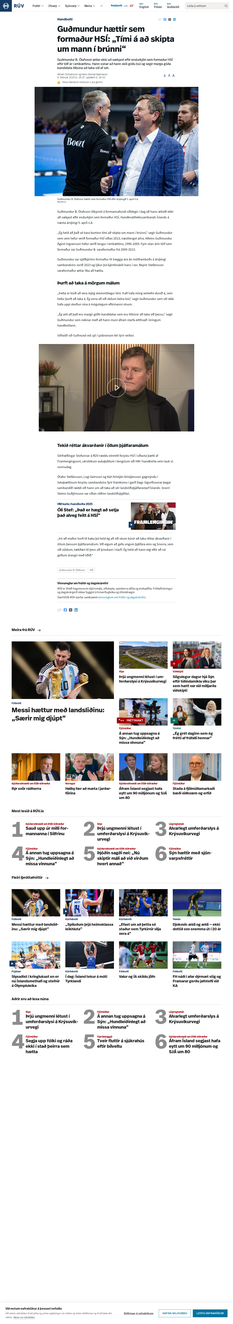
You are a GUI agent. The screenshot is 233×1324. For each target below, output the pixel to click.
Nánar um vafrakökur (24, 1317)
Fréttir (36, 5)
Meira (88, 5)
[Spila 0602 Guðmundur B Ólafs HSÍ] (116, 387)
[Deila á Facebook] (165, 19)
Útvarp (52, 5)
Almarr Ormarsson (67, 74)
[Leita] (226, 6)
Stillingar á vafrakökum (138, 1313)
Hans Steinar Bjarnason (95, 74)
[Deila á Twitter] (169, 19)
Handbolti (65, 19)
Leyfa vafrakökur (210, 1313)
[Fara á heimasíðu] (15, 6)
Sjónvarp (70, 5)
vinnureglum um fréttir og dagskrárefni (122, 597)
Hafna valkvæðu (175, 1313)
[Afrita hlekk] (159, 19)
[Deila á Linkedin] (174, 19)
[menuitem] (42, 6)
